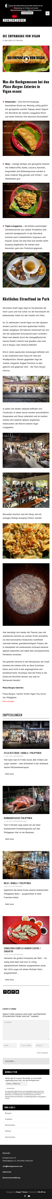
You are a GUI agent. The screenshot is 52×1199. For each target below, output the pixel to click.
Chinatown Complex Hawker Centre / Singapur (22, 949)
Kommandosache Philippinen (18, 818)
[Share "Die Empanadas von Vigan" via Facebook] (5, 991)
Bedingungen (31, 1096)
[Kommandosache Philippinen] (26, 800)
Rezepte (8, 1113)
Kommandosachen (19, 821)
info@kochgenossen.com (12, 1166)
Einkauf (8, 1131)
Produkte (8, 1119)
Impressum (7, 1172)
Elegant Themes (21, 1192)
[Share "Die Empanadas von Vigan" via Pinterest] (13, 991)
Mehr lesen (9, 774)
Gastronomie (18, 41)
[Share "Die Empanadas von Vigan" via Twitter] (9, 991)
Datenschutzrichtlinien (14, 1096)
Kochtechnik (10, 1125)
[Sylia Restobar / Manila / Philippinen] (26, 735)
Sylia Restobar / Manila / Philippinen (22, 752)
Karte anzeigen (8, 701)
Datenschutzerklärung (11, 1178)
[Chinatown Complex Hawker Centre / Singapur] (26, 930)
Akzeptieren (27, 13)
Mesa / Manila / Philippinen (17, 883)
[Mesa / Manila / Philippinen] (26, 865)
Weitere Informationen (34, 10)
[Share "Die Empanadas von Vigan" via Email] (17, 991)
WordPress (42, 1192)
